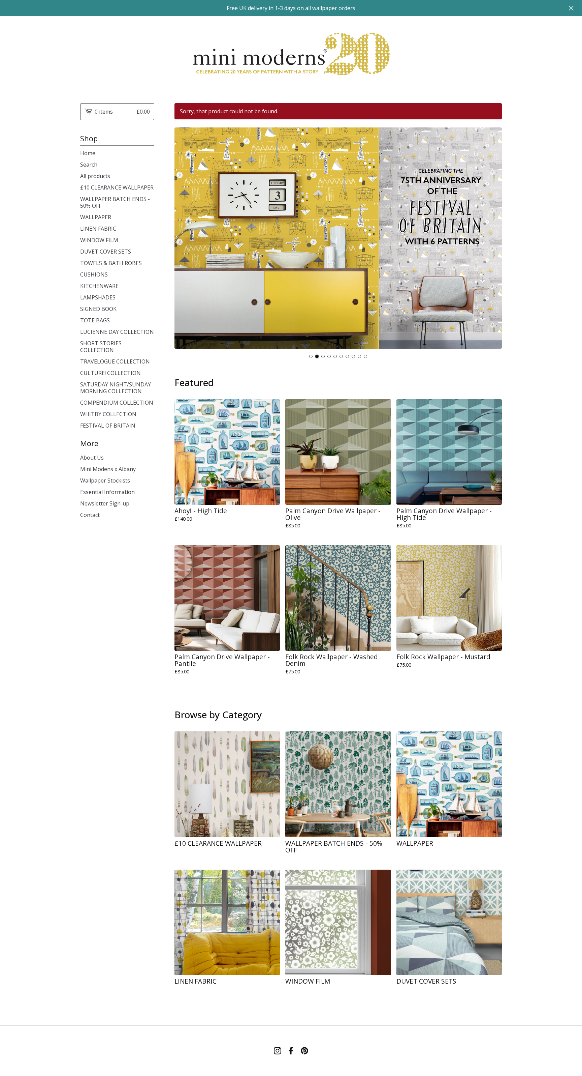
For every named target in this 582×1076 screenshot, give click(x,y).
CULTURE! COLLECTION (110, 373)
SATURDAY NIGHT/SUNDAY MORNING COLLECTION (115, 388)
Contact (90, 515)
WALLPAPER (95, 217)
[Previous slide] (184, 239)
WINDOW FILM (99, 240)
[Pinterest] (304, 1051)
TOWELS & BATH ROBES (111, 263)
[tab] (311, 356)
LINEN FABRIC (98, 228)
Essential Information (107, 492)
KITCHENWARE (99, 286)
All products (95, 176)
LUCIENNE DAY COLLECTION (117, 332)
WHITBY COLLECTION (108, 414)
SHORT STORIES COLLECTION (101, 347)
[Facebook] (291, 1051)
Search (88, 164)
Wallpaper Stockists (105, 480)
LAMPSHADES (98, 297)
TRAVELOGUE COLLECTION (115, 361)
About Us (92, 457)
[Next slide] (492, 239)
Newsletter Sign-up (104, 503)
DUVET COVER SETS (105, 251)
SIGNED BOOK (98, 309)
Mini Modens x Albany (108, 469)
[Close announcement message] (571, 8)
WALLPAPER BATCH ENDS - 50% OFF (115, 202)
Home (87, 153)
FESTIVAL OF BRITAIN (107, 425)
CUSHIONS (94, 274)
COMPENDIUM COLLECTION (116, 402)
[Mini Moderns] (291, 54)
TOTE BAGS (95, 320)
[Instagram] (277, 1051)
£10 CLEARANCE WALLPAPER (117, 187)
